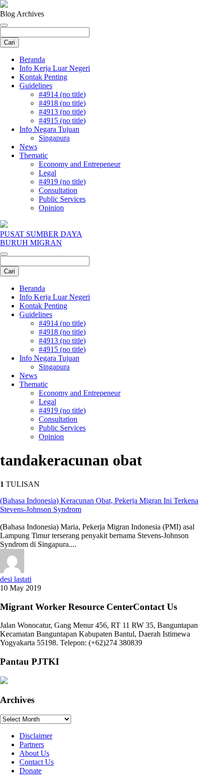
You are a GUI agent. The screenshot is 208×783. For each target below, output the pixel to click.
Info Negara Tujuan (49, 129)
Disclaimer (35, 736)
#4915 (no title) (62, 120)
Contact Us (36, 762)
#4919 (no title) (62, 181)
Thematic (33, 155)
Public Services (62, 199)
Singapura (54, 138)
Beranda (32, 59)
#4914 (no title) (62, 94)
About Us (34, 753)
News (28, 147)
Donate (30, 771)
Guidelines (35, 85)
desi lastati (15, 579)
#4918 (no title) (62, 103)
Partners (31, 744)
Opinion (51, 208)
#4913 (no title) (62, 112)
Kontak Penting (43, 77)
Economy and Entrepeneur (79, 164)
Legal (47, 173)
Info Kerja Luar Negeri (54, 68)
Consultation (58, 190)
